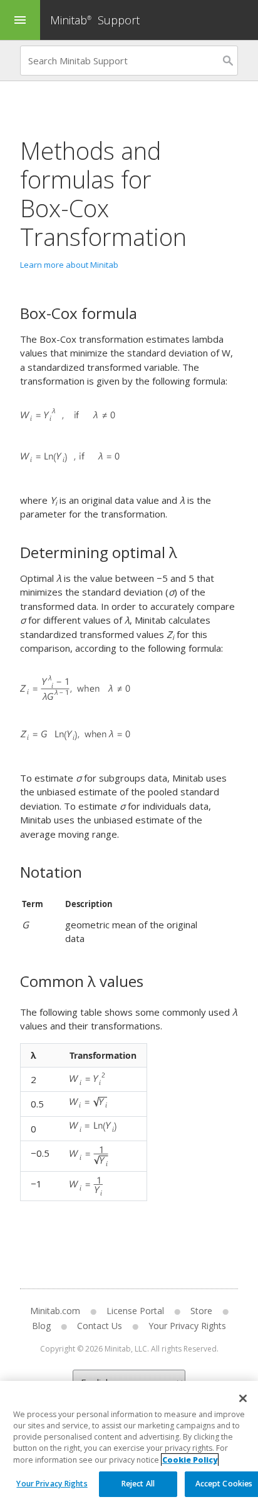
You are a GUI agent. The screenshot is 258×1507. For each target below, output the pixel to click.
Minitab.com (55, 1311)
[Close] (243, 1398)
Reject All (138, 1483)
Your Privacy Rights (51, 1483)
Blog (41, 1326)
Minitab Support (95, 19)
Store (201, 1311)
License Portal (135, 1311)
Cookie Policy (189, 1460)
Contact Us (99, 1326)
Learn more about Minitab (69, 264)
